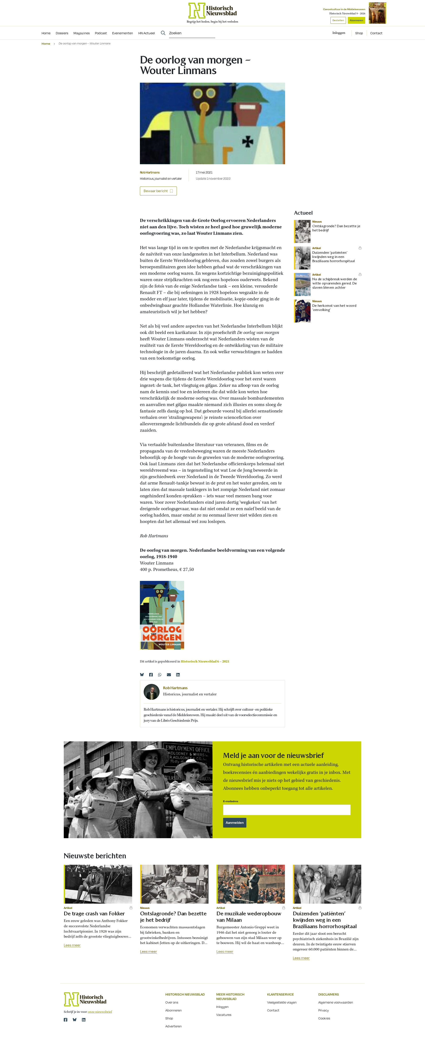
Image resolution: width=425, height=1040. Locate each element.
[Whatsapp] (160, 675)
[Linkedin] (178, 675)
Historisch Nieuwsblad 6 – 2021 (205, 661)
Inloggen (222, 1007)
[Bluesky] (142, 675)
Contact (376, 33)
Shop (359, 33)
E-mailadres (230, 801)
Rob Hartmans (149, 172)
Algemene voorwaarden (335, 1002)
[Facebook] (151, 675)
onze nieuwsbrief (100, 1011)
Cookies (324, 1018)
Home (46, 43)
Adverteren (173, 1026)
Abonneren (356, 20)
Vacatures (223, 1015)
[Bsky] (75, 1020)
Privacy (323, 1010)
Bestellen (338, 20)
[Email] (169, 675)
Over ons (171, 1002)
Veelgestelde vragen (282, 1002)
